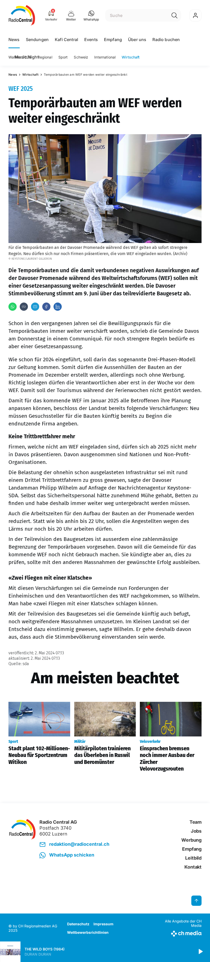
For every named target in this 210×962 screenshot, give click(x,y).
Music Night (27, 57)
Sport (63, 57)
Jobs (196, 831)
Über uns (137, 39)
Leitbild (193, 858)
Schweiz (81, 57)
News (14, 39)
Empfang (113, 39)
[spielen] (200, 952)
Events (91, 39)
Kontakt (193, 867)
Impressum (103, 924)
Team (196, 822)
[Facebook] (46, 307)
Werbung (191, 840)
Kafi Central (66, 39)
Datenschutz (78, 924)
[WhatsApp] (12, 307)
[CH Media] (179, 933)
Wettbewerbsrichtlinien (88, 932)
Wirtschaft (131, 57)
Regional (45, 57)
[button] (91, 15)
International (105, 57)
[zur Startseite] (22, 15)
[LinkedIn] (58, 307)
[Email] (35, 307)
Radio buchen (166, 39)
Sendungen (37, 39)
